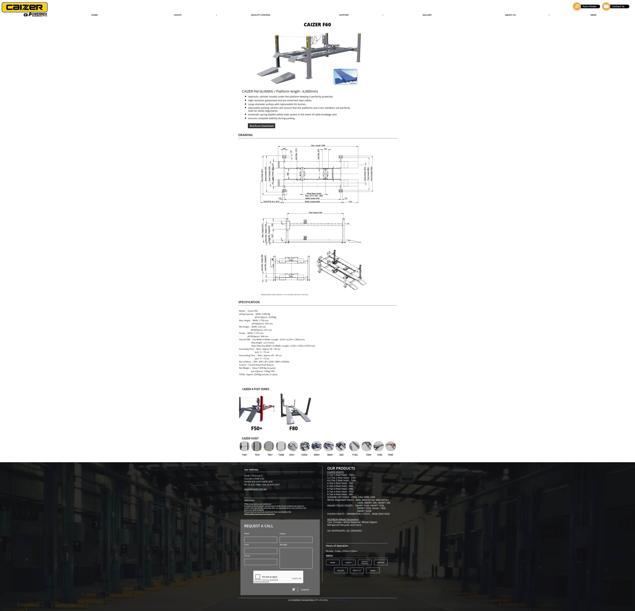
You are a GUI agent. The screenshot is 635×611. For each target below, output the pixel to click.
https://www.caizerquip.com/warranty (259, 514)
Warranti (248, 500)
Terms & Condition (338, 600)
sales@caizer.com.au (255, 489)
